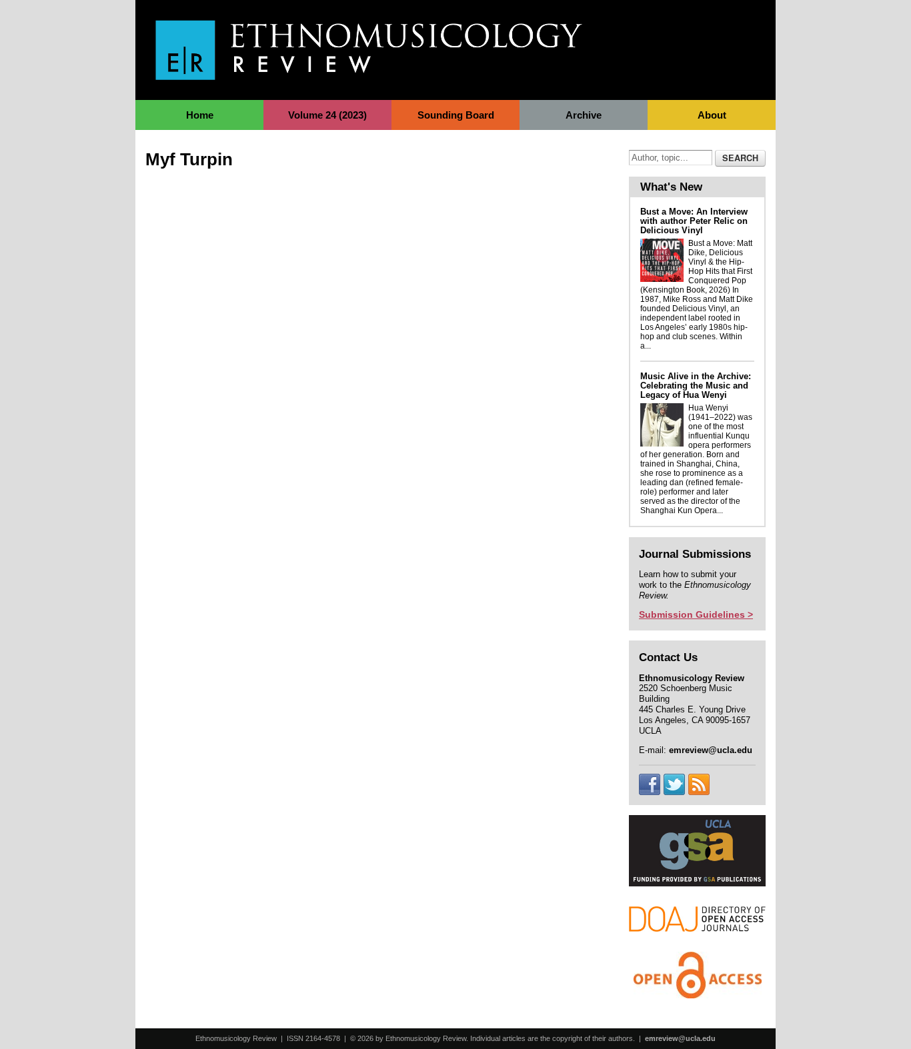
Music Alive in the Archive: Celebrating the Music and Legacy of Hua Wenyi (695, 385)
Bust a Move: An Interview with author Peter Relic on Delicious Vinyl (694, 221)
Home (199, 115)
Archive (584, 115)
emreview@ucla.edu (680, 1038)
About (712, 115)
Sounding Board (455, 115)
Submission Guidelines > (696, 614)
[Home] (368, 73)
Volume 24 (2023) (327, 115)
